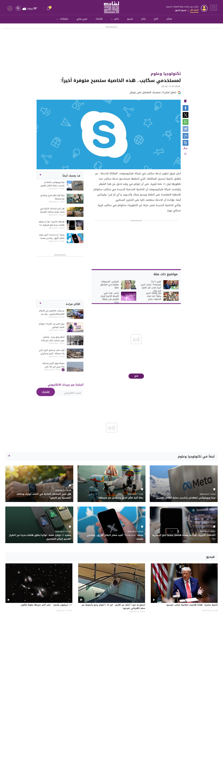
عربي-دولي (81, 19)
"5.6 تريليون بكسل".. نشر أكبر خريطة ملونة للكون (46, 605)
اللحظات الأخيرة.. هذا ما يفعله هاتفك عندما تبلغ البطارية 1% (51, 223)
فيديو (130, 19)
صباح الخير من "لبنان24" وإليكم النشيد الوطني (51, 325)
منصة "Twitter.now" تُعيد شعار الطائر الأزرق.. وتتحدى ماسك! (51, 236)
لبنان (143, 19)
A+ (185, 148)
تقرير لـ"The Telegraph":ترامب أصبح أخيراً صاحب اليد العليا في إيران (151, 286)
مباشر (169, 19)
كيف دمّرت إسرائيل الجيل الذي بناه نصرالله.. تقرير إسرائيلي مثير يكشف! (51, 352)
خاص (116, 19)
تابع (136, 376)
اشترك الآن (194, 10)
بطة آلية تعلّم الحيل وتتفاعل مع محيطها (52, 197)
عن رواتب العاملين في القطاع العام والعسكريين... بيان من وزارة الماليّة (51, 312)
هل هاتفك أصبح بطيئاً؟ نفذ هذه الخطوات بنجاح (153, 296)
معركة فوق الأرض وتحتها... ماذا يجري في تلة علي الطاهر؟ (52, 365)
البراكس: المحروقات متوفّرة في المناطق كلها (109, 284)
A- (185, 154)
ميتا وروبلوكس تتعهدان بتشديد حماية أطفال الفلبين (52, 184)
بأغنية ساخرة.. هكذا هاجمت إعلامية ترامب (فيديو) (192, 605)
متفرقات (64, 19)
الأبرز (156, 19)
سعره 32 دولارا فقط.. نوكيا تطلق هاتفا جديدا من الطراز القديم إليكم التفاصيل (40, 537)
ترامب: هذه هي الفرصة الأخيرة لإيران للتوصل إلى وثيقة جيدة (109, 298)
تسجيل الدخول (180, 10)
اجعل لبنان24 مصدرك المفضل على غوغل (153, 92)
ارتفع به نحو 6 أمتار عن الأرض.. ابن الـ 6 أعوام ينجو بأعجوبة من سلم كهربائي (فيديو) (113, 606)
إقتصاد (99, 19)
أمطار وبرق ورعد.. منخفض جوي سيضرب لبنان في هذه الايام (52, 338)
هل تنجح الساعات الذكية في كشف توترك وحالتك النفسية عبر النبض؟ (52, 210)
